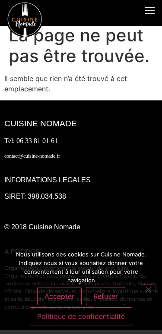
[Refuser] (148, 288)
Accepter (59, 296)
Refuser (105, 296)
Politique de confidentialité (81, 316)
